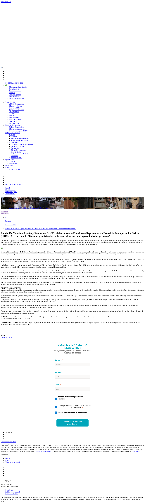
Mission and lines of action (18, 87)
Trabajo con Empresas (12, 133)
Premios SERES (14, 117)
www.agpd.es (136, 451)
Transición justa (16, 158)
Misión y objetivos (15, 106)
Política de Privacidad (12, 492)
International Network (16, 98)
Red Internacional (15, 119)
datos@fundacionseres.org (44, 451)
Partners (12, 93)
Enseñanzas (5, 213)
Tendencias (4, 212)
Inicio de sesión (6, 2)
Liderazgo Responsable (13, 125)
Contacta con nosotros (8, 442)
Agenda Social (10, 160)
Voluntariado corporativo (19, 140)
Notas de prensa (14, 169)
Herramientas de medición (20, 138)
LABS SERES (14, 142)
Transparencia (14, 112)
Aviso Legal (9, 490)
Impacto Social (16, 152)
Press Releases (14, 97)
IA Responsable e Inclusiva (20, 154)
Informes (14, 137)
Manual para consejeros (17, 129)
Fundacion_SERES (7, 337)
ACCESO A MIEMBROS (14, 83)
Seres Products (14, 89)
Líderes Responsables (16, 127)
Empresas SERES (15, 108)
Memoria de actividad (12, 462)
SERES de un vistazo (16, 104)
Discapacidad (34, 208)
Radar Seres (9, 165)
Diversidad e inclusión (18, 150)
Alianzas (12, 114)
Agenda (12, 161)
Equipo (11, 115)
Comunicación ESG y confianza (22, 144)
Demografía (15, 148)
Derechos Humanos (17, 146)
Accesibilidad (24, 208)
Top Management (15, 95)
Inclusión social (14, 208)
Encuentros (13, 163)
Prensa (7, 167)
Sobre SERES (10, 102)
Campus (12, 135)
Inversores (14, 156)
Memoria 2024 (14, 123)
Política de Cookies (11, 494)
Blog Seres (8, 458)
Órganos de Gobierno (16, 110)
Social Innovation (15, 91)
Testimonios (13, 121)
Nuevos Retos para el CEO (18, 131)
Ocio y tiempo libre (46, 208)
